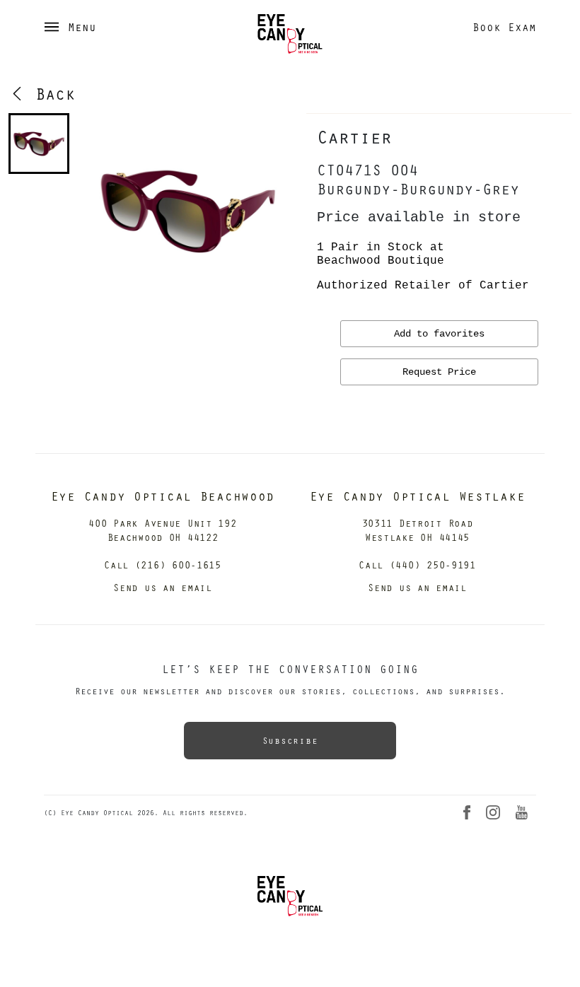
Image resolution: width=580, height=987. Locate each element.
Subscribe (290, 740)
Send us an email (162, 587)
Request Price (439, 372)
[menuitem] (38, 143)
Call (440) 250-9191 (417, 564)
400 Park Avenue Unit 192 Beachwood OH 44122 (162, 530)
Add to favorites (439, 333)
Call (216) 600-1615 (162, 564)
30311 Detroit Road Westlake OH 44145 (417, 530)
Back (50, 93)
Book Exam (504, 27)
